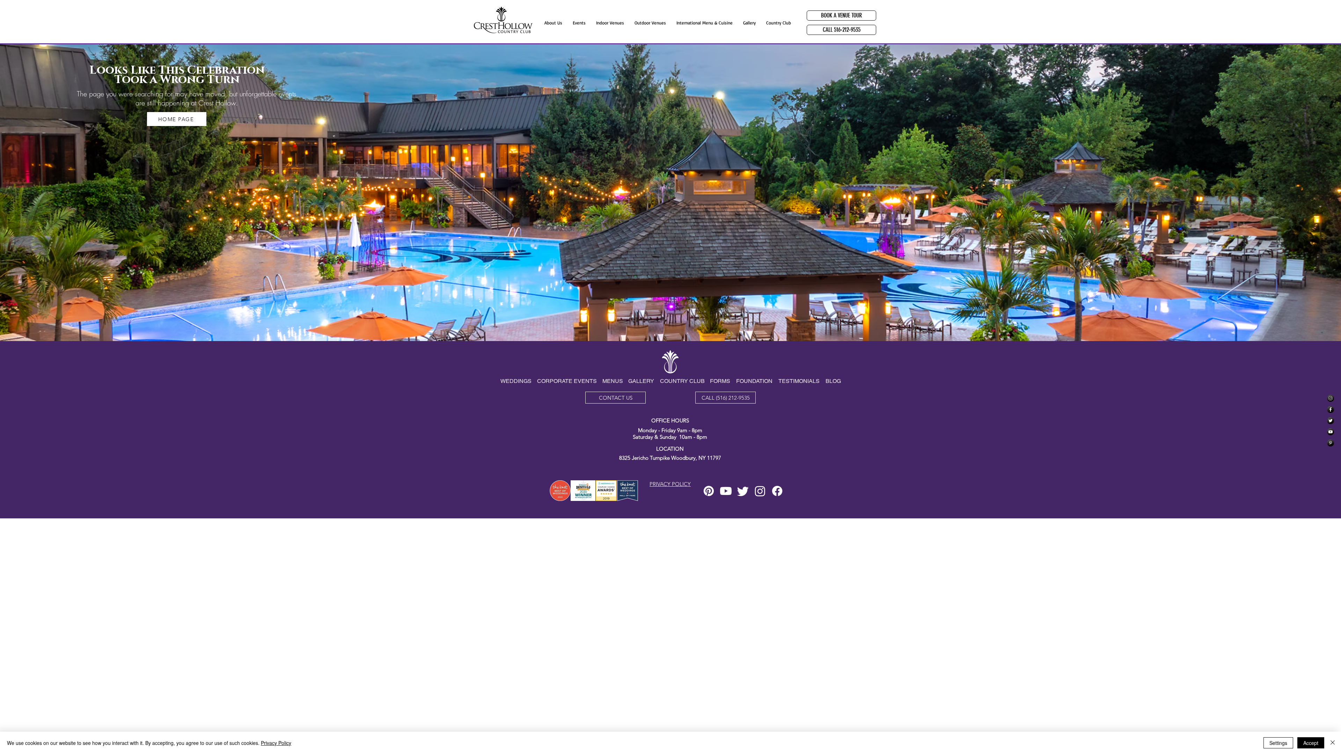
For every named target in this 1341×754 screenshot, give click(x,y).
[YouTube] (1330, 431)
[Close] (1332, 742)
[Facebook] (1330, 409)
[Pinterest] (1330, 442)
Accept (1310, 742)
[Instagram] (1330, 398)
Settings (1278, 742)
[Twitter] (1330, 420)
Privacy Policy (276, 742)
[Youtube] (726, 491)
